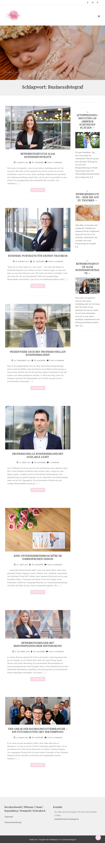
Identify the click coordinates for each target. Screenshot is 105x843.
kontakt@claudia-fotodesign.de (67, 819)
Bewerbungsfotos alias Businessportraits (38, 155)
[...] (91, 177)
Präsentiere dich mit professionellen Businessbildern (38, 353)
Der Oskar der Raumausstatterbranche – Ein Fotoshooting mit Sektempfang (38, 730)
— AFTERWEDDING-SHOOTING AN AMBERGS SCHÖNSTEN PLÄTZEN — (87, 119)
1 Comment (54, 462)
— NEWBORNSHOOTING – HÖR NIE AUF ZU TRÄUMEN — (87, 195)
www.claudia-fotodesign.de (67, 840)
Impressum (9, 817)
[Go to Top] (98, 837)
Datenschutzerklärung (13, 822)
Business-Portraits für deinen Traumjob (38, 255)
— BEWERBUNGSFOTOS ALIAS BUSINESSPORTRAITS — (87, 267)
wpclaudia (38, 162)
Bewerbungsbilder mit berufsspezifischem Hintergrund (38, 644)
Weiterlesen (37, 190)
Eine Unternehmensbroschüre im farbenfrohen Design (38, 557)
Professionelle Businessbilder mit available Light (37, 455)
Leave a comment (54, 162)
